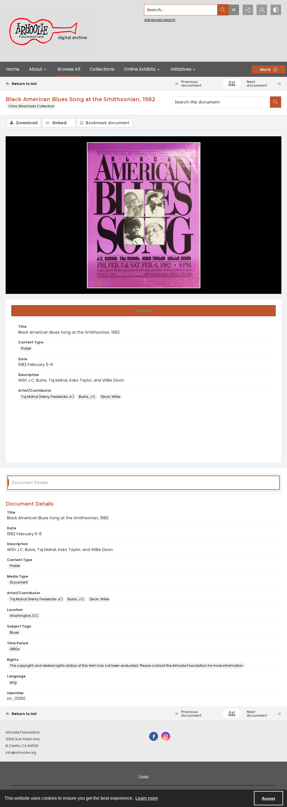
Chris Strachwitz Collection (31, 106)
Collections (102, 69)
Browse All (68, 69)
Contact (143, 776)
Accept (268, 798)
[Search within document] (275, 102)
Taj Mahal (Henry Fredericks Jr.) (47, 396)
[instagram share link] (165, 736)
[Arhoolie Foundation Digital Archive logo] (50, 30)
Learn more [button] (146, 798)
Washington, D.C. (24, 615)
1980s (15, 649)
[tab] (143, 310)
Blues (14, 632)
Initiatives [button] (181, 69)
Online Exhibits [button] (140, 69)
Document (19, 582)
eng (13, 682)
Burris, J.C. (87, 396)
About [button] (35, 69)
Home (12, 69)
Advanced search (159, 19)
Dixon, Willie (110, 396)
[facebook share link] (153, 736)
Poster (26, 348)
